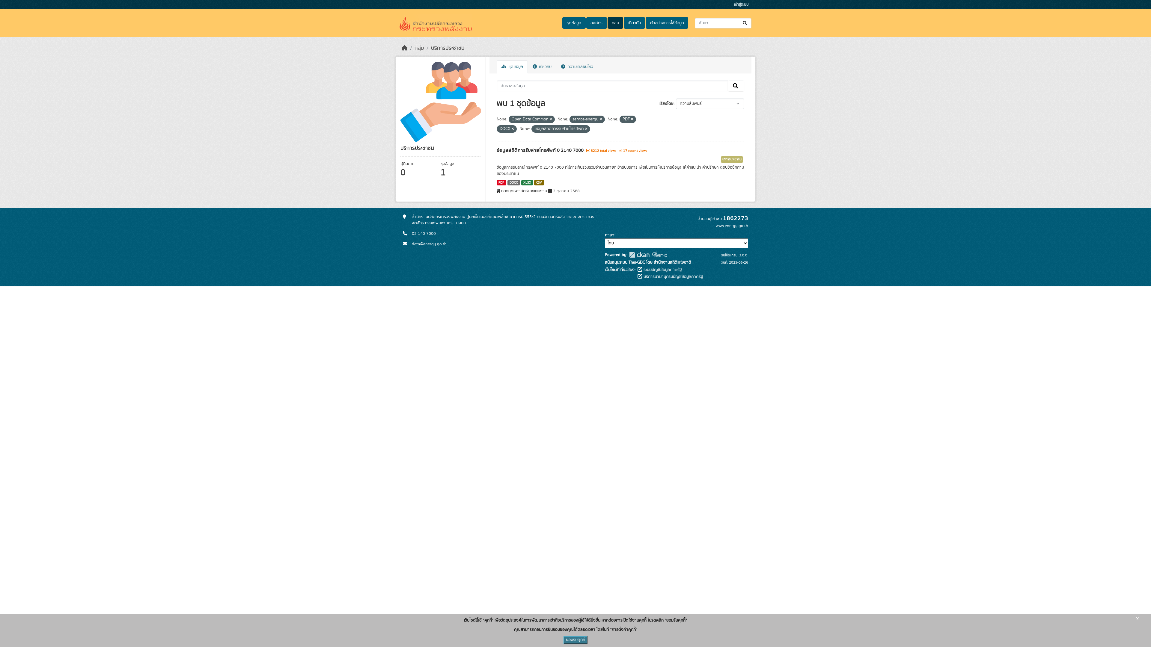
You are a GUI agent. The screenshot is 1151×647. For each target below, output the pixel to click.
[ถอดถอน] (551, 119)
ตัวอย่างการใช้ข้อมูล (667, 23)
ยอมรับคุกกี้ (575, 640)
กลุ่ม (615, 23)
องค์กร (596, 23)
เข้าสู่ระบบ (741, 4)
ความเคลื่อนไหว (579, 67)
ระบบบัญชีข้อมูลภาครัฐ (662, 270)
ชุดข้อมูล (574, 23)
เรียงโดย (666, 104)
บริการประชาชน (448, 48)
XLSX (527, 182)
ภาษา (609, 235)
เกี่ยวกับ (634, 23)
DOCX (514, 182)
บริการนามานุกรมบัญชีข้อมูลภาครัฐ (672, 277)
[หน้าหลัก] (405, 48)
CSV (539, 182)
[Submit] (745, 23)
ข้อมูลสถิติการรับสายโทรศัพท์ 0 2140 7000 (541, 150)
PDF (501, 182)
